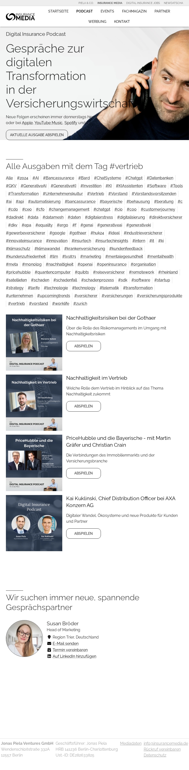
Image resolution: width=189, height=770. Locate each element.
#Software (156, 185)
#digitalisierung (131, 217)
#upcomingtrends (53, 295)
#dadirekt (14, 217)
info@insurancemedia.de (166, 743)
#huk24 (97, 233)
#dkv (12, 225)
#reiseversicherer (109, 272)
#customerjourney (158, 209)
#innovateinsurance (24, 240)
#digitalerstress (99, 217)
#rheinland (168, 272)
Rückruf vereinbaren (162, 749)
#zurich (80, 303)
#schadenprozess (97, 280)
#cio (118, 209)
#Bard (84, 178)
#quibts (82, 272)
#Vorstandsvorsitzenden (154, 193)
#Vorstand (117, 193)
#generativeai (109, 225)
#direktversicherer (165, 217)
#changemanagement (69, 209)
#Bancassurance (58, 178)
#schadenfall (65, 280)
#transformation (138, 288)
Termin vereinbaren (70, 650)
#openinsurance (111, 264)
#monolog (32, 264)
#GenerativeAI (34, 185)
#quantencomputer (53, 272)
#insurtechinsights (111, 240)
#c (180, 201)
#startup (162, 280)
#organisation (143, 264)
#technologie (56, 288)
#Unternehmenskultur (63, 193)
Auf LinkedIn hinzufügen (74, 656)
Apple (27, 122)
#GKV (11, 185)
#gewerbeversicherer (25, 233)
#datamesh (53, 217)
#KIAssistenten (129, 185)
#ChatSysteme (107, 178)
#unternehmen (19, 295)
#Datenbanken (160, 178)
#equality (44, 225)
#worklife (60, 303)
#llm (54, 256)
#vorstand (38, 303)
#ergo (62, 225)
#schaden (40, 280)
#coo (132, 209)
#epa (26, 225)
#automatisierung (44, 201)
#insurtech (81, 240)
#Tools (176, 185)
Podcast (84, 11)
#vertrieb (16, 303)
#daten (74, 217)
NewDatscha (173, 3)
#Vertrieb (95, 193)
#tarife (34, 288)
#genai (86, 225)
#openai (85, 264)
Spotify (70, 122)
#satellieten (16, 280)
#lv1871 (69, 256)
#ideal (114, 233)
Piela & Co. (86, 3)
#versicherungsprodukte (159, 295)
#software (140, 280)
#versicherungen (117, 295)
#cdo (13, 209)
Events (107, 11)
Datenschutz (155, 755)
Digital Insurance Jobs (143, 3)
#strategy (15, 288)
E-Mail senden (66, 643)
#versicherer (85, 295)
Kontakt (122, 22)
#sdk (122, 280)
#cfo (40, 209)
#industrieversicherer (143, 233)
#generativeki (138, 225)
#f (74, 225)
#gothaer (77, 233)
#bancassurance (80, 201)
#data (33, 217)
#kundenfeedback (125, 248)
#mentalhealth (160, 256)
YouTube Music (48, 122)
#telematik (109, 288)
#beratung (163, 201)
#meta (12, 264)
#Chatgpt (133, 178)
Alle (9, 178)
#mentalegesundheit (124, 256)
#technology (83, 288)
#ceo (27, 209)
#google (57, 233)
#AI (35, 178)
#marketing (90, 256)
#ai (9, 201)
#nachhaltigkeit (59, 264)
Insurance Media (109, 3)
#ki (161, 240)
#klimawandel (47, 248)
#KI (109, 185)
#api (20, 201)
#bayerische (111, 201)
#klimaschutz (18, 248)
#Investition (90, 185)
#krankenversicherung (84, 248)
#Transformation (23, 193)
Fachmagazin (134, 11)
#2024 (22, 178)
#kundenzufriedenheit (26, 256)
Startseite (58, 11)
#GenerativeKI (63, 185)
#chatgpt (102, 209)
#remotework (141, 272)
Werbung (97, 22)
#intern (138, 240)
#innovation (56, 240)
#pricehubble (18, 272)
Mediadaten (131, 743)
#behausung (138, 201)
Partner (162, 11)
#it (151, 240)
